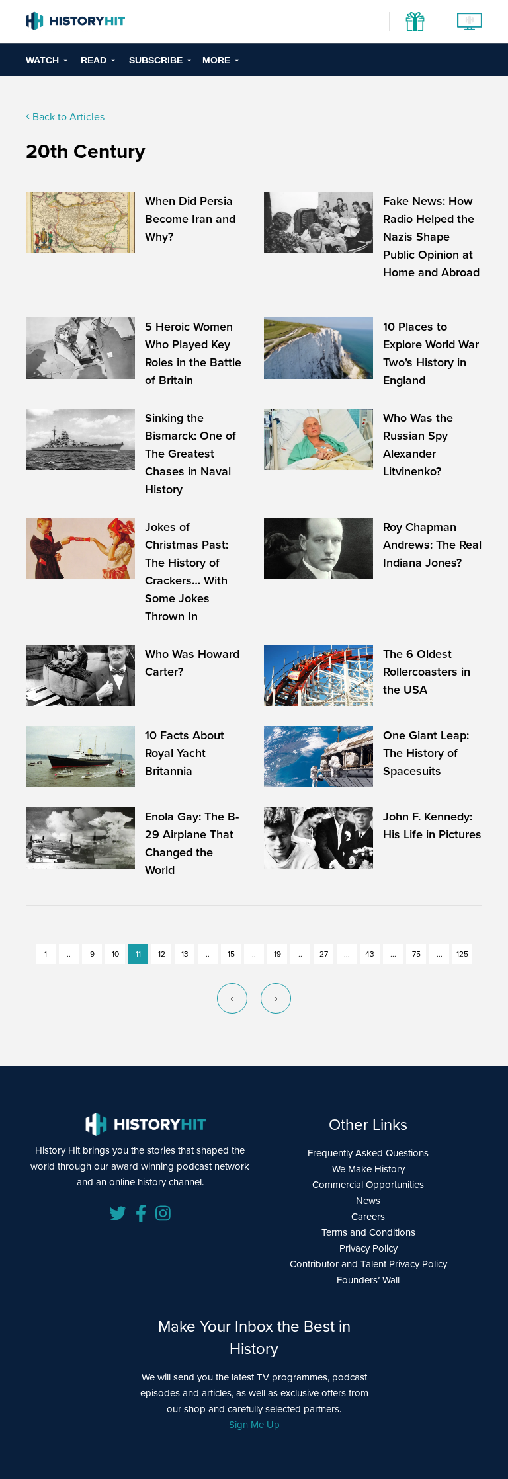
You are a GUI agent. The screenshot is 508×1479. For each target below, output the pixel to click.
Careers (368, 1216)
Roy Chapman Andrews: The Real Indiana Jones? (432, 544)
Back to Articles (67, 116)
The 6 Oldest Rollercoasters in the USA (426, 671)
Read (93, 60)
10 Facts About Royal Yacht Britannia (184, 753)
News (368, 1200)
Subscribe (156, 60)
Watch (42, 60)
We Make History (368, 1169)
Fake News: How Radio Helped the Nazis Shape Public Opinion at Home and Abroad (431, 236)
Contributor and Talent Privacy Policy (368, 1264)
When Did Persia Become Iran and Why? (190, 218)
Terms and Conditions (368, 1232)
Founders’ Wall (368, 1280)
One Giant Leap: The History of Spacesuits (426, 753)
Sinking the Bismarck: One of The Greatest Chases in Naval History (190, 453)
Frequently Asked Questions (368, 1153)
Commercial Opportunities (368, 1184)
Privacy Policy (368, 1248)
